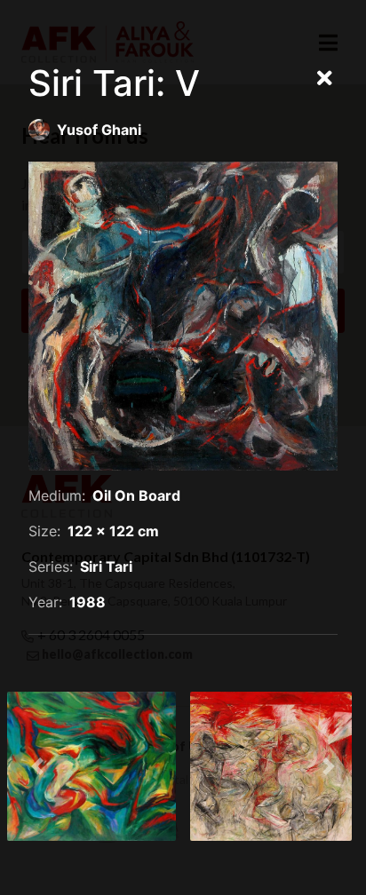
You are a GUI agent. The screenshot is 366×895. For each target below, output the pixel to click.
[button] (37, 766)
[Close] (325, 79)
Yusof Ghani (99, 130)
